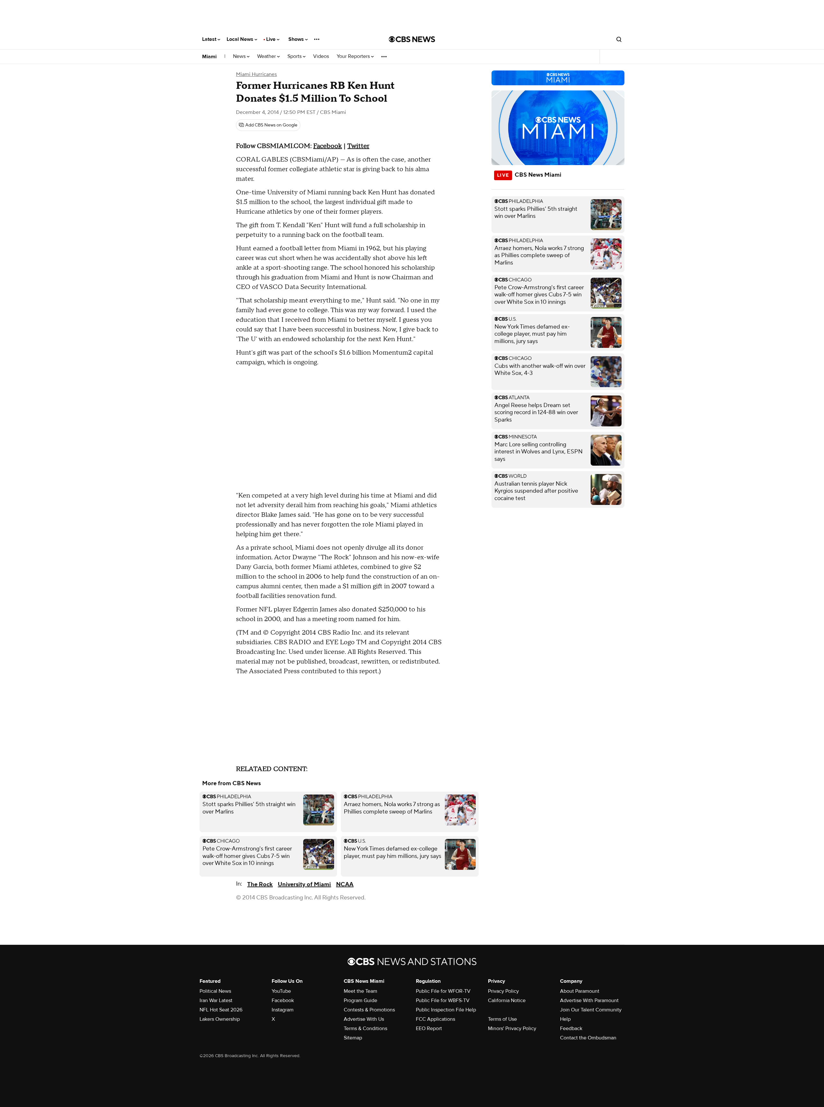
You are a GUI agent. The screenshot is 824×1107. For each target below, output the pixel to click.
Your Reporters (354, 56)
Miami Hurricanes (256, 74)
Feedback (571, 1028)
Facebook (327, 146)
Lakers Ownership (220, 1019)
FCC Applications (435, 1019)
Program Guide (360, 1000)
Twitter (358, 146)
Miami (209, 56)
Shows (296, 39)
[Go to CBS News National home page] (412, 39)
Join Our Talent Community (591, 1009)
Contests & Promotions (369, 1009)
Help (565, 1019)
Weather (267, 56)
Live (271, 39)
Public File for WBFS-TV (443, 1000)
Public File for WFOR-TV (443, 991)
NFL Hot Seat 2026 (221, 1009)
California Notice (507, 1000)
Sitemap (353, 1037)
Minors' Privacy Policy (512, 1028)
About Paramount (579, 991)
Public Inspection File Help (446, 1009)
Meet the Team (360, 991)
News (240, 56)
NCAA (344, 884)
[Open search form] (619, 39)
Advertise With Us (364, 1019)
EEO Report (429, 1028)
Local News (241, 39)
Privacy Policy (503, 991)
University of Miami (304, 884)
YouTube (281, 991)
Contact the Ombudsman (588, 1037)
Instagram (283, 1009)
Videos (321, 56)
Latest (210, 39)
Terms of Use (502, 1019)
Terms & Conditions (365, 1028)
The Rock (260, 884)
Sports (295, 56)
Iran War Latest (216, 1000)
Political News (215, 991)
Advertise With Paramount (589, 1000)
